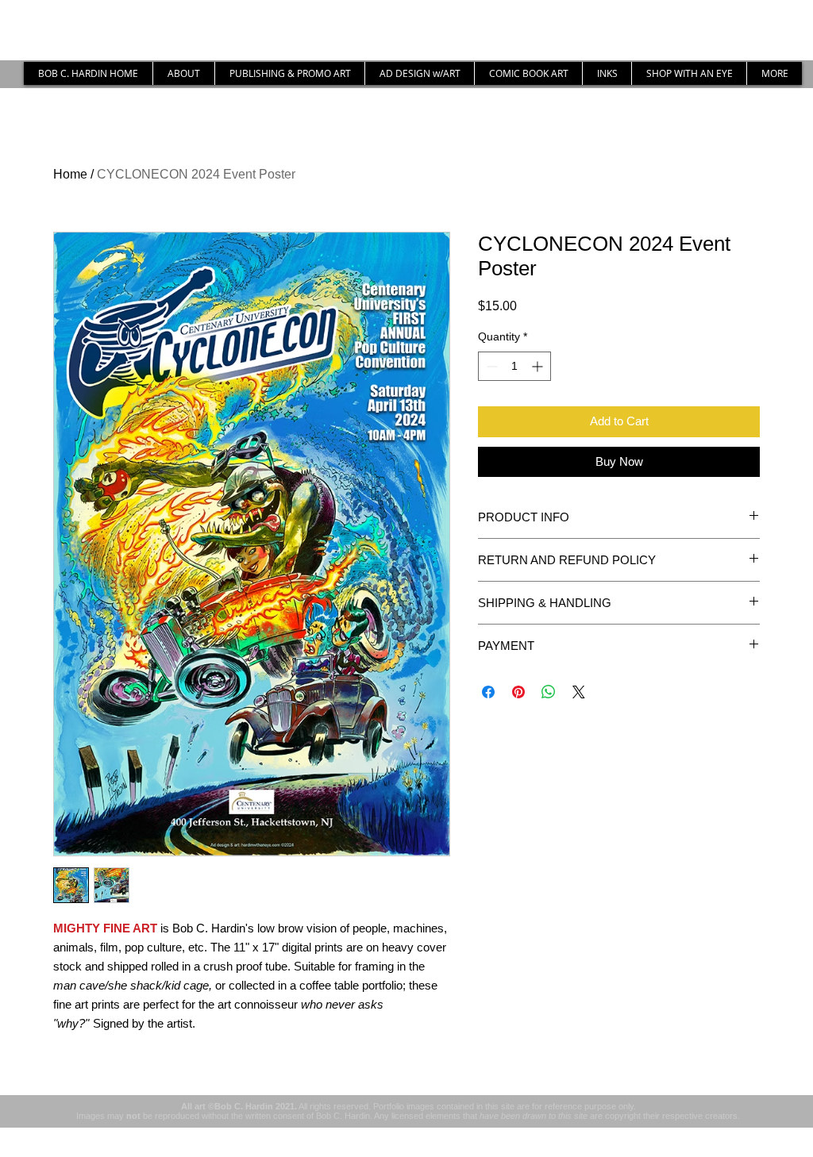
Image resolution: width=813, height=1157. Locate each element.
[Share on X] (578, 692)
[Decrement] (490, 366)
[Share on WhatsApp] (548, 692)
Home (70, 174)
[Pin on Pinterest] (518, 692)
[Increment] (539, 366)
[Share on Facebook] (488, 692)
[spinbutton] (514, 366)
